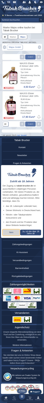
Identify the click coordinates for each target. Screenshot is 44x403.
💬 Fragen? (35, 392)
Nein (11, 232)
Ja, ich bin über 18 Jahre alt (30, 232)
